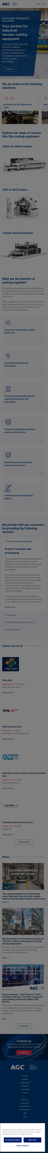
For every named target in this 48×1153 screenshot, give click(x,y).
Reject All (32, 1140)
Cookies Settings (22, 1145)
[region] (22, 1137)
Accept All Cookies (12, 1140)
